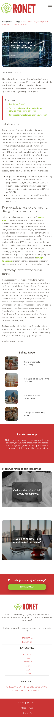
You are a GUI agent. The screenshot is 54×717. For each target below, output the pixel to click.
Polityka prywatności (27, 702)
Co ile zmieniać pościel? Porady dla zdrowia (27, 492)
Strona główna (6, 21)
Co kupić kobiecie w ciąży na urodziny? (36, 380)
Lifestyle (27, 662)
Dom (27, 658)
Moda (27, 666)
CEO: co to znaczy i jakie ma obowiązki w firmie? (27, 540)
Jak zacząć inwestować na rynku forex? (28, 114)
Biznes (27, 654)
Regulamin (27, 713)
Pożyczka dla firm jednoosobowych (27, 687)
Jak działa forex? (17, 104)
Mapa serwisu (27, 707)
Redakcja (27, 638)
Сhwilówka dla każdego (26, 690)
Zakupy (17, 21)
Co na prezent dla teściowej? (32, 363)
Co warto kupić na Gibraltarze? (32, 397)
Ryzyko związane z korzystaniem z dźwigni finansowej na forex (25, 109)
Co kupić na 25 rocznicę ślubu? (34, 413)
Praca (27, 669)
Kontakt (27, 642)
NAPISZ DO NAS (27, 587)
